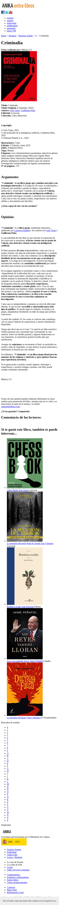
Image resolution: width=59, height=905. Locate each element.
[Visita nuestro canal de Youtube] (10, 13)
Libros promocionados (17, 882)
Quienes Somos (14, 849)
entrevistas (11, 23)
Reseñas (12, 36)
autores (10, 20)
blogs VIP (11, 31)
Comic (10, 867)
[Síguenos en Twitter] (6, 13)
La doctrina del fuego (16, 717)
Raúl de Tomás (34, 543)
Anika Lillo (12, 854)
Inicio (3, 36)
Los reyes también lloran (18, 661)
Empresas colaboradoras (18, 877)
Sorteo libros (12, 880)
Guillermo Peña (28, 110)
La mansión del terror (16, 543)
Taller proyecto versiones (18, 870)
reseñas (10, 18)
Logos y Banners (14, 857)
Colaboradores (13, 875)
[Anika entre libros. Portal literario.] (20, 9)
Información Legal (15, 892)
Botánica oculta (14, 606)
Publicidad (11, 852)
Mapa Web (12, 890)
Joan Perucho (27, 606)
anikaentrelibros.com (10, 406)
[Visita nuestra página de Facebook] (2, 13)
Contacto (11, 887)
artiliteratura (12, 25)
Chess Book (12, 490)
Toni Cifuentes (34, 717)
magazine (11, 28)
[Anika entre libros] (16, 834)
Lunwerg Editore (22, 230)
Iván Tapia (15, 110)
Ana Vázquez (47, 543)
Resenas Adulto (26, 36)
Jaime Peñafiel (36, 661)
